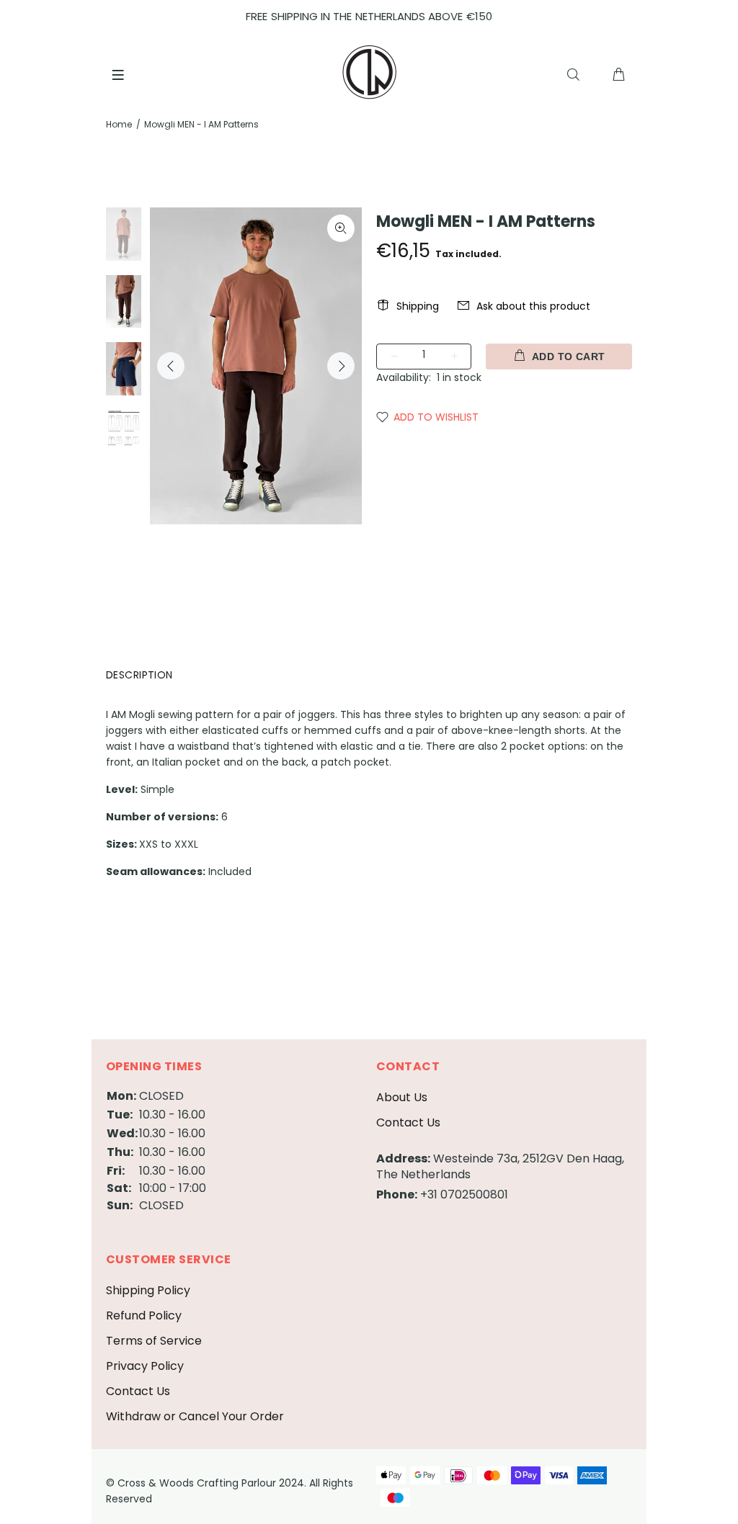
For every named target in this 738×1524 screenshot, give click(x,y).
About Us (401, 1097)
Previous (170, 366)
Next (341, 366)
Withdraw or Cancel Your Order (195, 1416)
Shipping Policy (148, 1290)
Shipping (417, 306)
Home (119, 124)
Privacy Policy (145, 1366)
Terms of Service (154, 1340)
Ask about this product (533, 306)
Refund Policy (144, 1315)
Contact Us (408, 1122)
